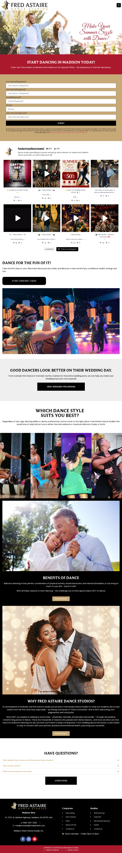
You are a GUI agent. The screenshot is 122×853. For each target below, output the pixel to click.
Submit (61, 123)
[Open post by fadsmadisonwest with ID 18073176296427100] (17, 173)
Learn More (15, 480)
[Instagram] (28, 839)
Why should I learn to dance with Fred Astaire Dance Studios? (28, 760)
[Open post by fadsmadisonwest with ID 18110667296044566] (104, 218)
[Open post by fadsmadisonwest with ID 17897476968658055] (46, 218)
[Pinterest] (34, 839)
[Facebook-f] (22, 839)
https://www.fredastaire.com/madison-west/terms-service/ (68, 132)
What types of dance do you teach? (17, 771)
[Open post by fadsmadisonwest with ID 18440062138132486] (46, 173)
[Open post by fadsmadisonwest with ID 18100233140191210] (104, 173)
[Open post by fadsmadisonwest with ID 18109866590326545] (75, 218)
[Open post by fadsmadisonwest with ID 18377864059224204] (75, 173)
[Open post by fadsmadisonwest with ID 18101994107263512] (17, 218)
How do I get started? (11, 766)
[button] (61, 321)
